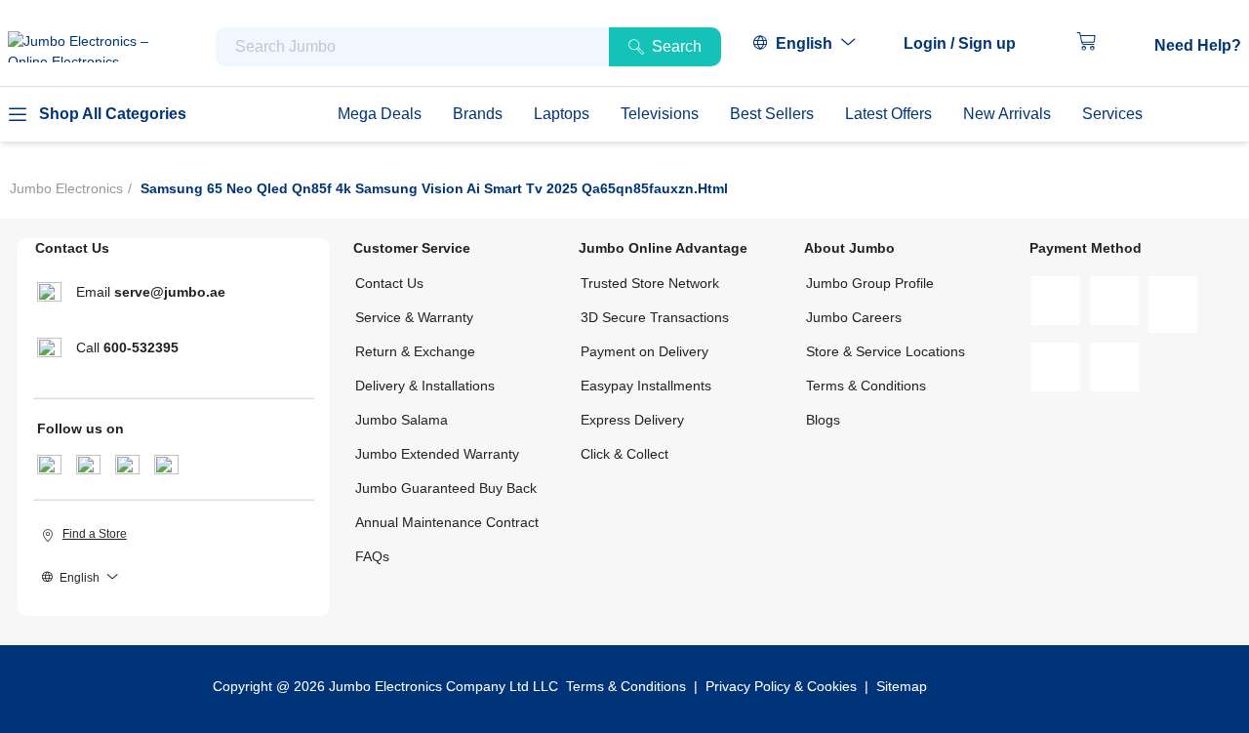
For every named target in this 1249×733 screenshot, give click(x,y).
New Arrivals (1007, 113)
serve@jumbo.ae (169, 292)
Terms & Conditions (866, 385)
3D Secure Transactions (655, 317)
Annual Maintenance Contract (447, 522)
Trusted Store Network (650, 283)
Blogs (823, 420)
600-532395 (141, 347)
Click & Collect (624, 454)
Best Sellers (772, 113)
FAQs (372, 556)
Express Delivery (632, 420)
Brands (478, 113)
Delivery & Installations (425, 385)
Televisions (660, 113)
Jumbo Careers (854, 317)
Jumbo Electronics (66, 188)
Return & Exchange (415, 351)
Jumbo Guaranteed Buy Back (446, 488)
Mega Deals (380, 113)
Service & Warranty (414, 317)
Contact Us (389, 283)
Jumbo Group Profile (870, 283)
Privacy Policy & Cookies (781, 686)
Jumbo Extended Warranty (437, 454)
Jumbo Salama (401, 420)
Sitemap (901, 686)
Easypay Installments (646, 385)
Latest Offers (888, 113)
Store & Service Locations (885, 351)
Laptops (561, 113)
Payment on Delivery (644, 351)
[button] (969, 44)
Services (1112, 113)
